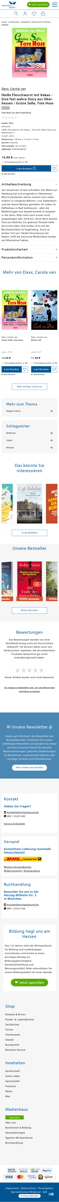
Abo (7, 1096)
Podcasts (10, 1086)
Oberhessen (11, 433)
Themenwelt (12, 1034)
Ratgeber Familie (13, 411)
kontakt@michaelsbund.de (23, 812)
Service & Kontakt (14, 823)
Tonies (9, 1029)
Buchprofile (12, 1044)
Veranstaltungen (15, 1132)
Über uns (10, 1122)
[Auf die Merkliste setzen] (54, 168)
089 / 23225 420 (16, 908)
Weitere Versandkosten (17, 867)
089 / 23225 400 (16, 816)
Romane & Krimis (15, 1014)
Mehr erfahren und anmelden (29, 767)
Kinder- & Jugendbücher (19, 1019)
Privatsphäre (45, 1188)
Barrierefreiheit (20, 1192)
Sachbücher (12, 1024)
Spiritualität (12, 1081)
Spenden (14, 1117)
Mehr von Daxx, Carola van (29, 386)
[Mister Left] (44, 308)
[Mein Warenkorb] (43, 13)
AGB (45, 1192)
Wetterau (10, 447)
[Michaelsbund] (9, 5)
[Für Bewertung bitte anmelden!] (9, 118)
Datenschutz (28, 1188)
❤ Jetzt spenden (38, 4)
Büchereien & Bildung (18, 1127)
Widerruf (35, 1192)
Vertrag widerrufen (29, 1195)
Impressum (12, 1188)
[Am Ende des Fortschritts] (29, 580)
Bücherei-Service (15, 1049)
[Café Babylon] (29, 502)
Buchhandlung (14, 1142)
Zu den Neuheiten (30, 532)
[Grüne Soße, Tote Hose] (15, 308)
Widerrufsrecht (13, 870)
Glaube (9, 1039)
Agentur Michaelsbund (19, 1137)
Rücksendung (32, 870)
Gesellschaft (12, 1071)
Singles (9, 440)
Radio (8, 1091)
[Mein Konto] (25, 13)
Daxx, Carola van (14, 89)
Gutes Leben (12, 1076)
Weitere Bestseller (29, 610)
